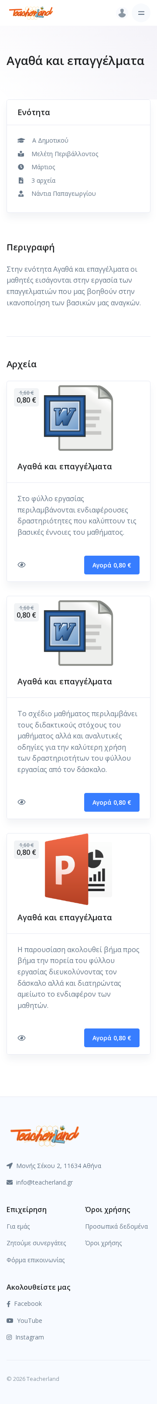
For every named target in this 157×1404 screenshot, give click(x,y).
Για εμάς (18, 1226)
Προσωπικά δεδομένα (116, 1226)
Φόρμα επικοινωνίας (36, 1260)
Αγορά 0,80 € (111, 565)
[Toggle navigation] (141, 12)
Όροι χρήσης (103, 1243)
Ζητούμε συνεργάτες (36, 1243)
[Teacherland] (31, 12)
